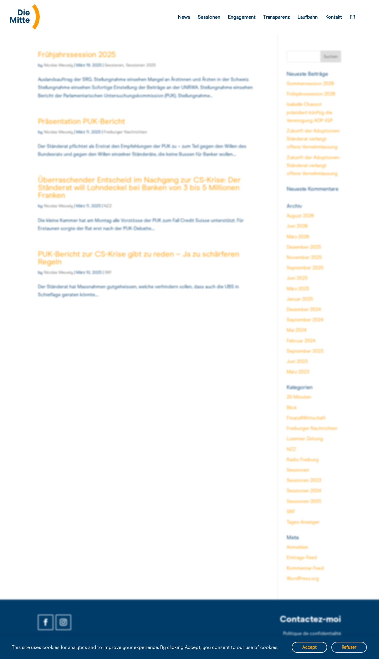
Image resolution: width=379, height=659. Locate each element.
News (184, 17)
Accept (309, 647)
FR (352, 17)
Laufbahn (308, 17)
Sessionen (209, 17)
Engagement (242, 17)
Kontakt (333, 17)
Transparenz (276, 17)
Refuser (349, 647)
